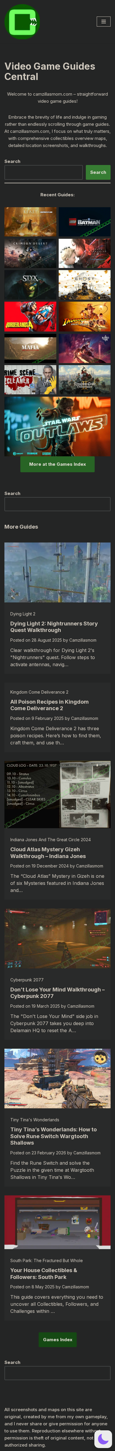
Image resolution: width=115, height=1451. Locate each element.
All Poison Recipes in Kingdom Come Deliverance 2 (49, 705)
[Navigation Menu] (104, 22)
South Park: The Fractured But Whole (46, 1260)
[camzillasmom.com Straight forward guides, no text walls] (22, 21)
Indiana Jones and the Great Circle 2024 (50, 839)
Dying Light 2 (22, 613)
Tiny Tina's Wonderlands (34, 1119)
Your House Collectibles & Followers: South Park (43, 1273)
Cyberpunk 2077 (27, 979)
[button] (103, 1439)
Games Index (57, 1339)
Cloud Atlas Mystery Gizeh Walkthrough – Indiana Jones (48, 852)
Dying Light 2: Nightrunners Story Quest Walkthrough (54, 626)
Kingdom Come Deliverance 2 (39, 692)
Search (98, 172)
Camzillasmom (82, 640)
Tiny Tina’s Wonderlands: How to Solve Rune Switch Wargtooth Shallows (53, 1136)
